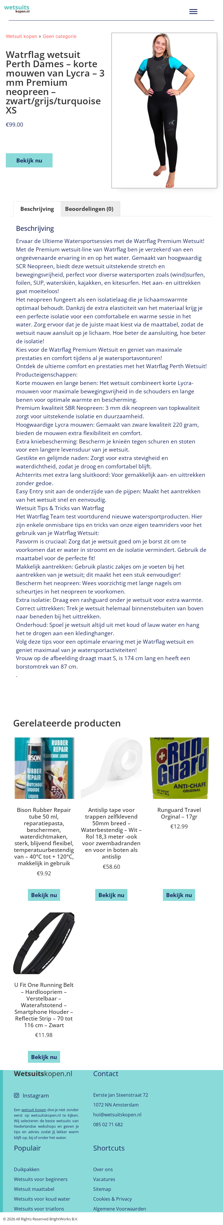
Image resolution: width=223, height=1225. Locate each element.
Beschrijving (37, 209)
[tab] (37, 208)
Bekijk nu (29, 160)
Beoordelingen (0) (89, 209)
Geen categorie (59, 36)
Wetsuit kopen (21, 36)
